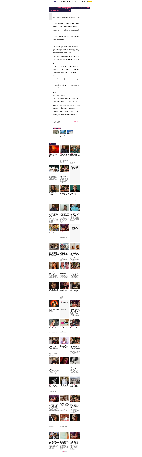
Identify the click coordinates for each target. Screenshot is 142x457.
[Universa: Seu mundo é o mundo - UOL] (53, 1)
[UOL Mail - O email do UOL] (84, 1)
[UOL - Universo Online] (57, 1)
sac (82, 1)
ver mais (64, 451)
